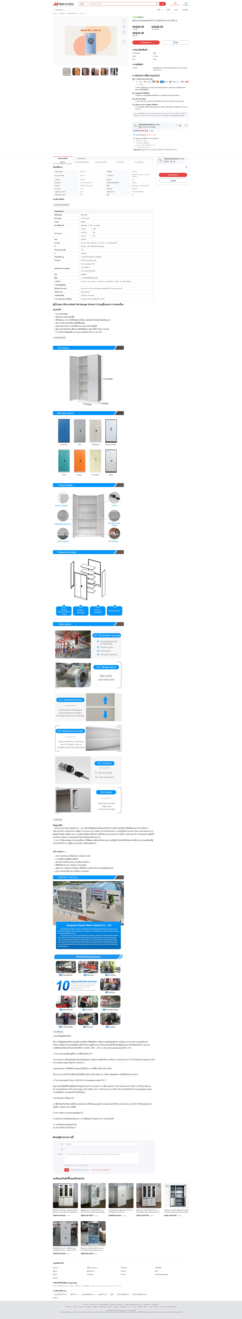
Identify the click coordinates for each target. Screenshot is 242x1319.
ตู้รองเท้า (123, 1271)
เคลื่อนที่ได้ (158, 1268)
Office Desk (90, 1274)
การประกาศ (94, 1304)
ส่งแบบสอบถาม (146, 42)
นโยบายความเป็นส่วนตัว (116, 1304)
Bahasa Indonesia (171, 1306)
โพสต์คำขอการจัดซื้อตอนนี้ (101, 1170)
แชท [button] (176, 42)
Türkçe (156, 1306)
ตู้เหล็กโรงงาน (103, 1294)
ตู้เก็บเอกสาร (82, 13)
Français (95, 1306)
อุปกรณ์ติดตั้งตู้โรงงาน (88, 1294)
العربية (129, 1306)
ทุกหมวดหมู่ (58, 10)
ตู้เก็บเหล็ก (124, 1268)
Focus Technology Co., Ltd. (122, 1310)
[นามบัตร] (186, 167)
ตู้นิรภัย (55, 1274)
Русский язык (102, 1306)
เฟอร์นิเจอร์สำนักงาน (72, 13)
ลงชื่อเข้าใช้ (136, 150)
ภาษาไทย (150, 1306)
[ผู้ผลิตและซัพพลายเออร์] (63, 4)
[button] (148, 162)
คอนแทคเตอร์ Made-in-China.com (133, 1304)
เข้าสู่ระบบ (186, 5)
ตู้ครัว (156, 1271)
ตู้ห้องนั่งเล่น (90, 1271)
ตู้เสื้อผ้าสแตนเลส (92, 1268)
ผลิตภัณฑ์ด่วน (147, 1304)
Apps (176, 10)
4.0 (165, 161)
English (75, 1306)
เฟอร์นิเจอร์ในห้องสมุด (161, 1274)
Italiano (110, 1306)
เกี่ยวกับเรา (86, 1304)
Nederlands (123, 1306)
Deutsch (116, 1306)
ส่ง (66, 1170)
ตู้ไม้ (112, 1294)
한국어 (135, 1306)
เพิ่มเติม (55, 1298)
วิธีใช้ (168, 10)
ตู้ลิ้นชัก (55, 1271)
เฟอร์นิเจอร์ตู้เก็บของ (123, 1294)
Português (88, 1306)
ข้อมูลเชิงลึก (155, 1304)
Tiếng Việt (162, 1306)
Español (81, 1306)
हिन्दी (145, 1306)
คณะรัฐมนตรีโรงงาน (60, 1294)
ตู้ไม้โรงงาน (74, 1294)
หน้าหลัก (55, 13)
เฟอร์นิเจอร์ (62, 13)
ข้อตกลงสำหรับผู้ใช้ (103, 1304)
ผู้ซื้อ (159, 10)
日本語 (140, 1306)
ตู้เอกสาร (55, 1268)
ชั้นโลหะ (123, 1274)
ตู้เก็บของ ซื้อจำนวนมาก (140, 1294)
